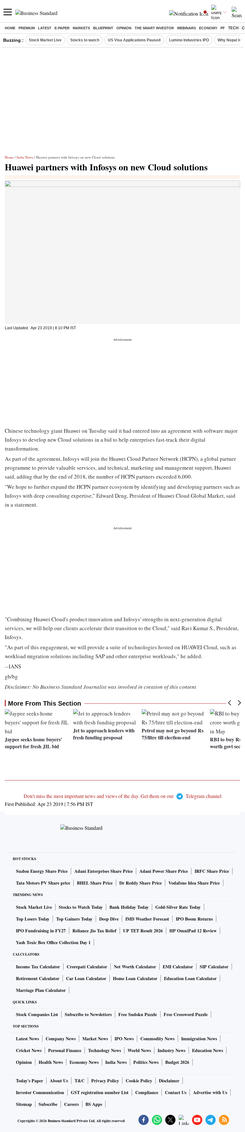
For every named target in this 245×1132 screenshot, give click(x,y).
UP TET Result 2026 (143, 930)
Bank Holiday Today (129, 907)
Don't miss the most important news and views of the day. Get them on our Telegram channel (122, 796)
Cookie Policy (139, 1080)
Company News (61, 1038)
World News (139, 1050)
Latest (44, 28)
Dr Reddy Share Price (140, 882)
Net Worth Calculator (135, 966)
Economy (208, 28)
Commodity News (157, 1038)
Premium (27, 28)
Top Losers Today (32, 918)
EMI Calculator (178, 966)
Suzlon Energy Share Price (42, 871)
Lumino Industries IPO (189, 40)
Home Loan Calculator (135, 978)
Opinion (123, 28)
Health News (51, 1062)
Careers (71, 1104)
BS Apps (93, 1104)
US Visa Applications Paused (134, 40)
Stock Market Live (45, 40)
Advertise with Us (210, 1092)
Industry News (171, 1050)
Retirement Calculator (37, 978)
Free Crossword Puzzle (186, 1014)
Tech (233, 28)
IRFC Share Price (212, 871)
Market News (95, 1038)
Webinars (186, 28)
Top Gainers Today (74, 918)
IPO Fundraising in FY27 (41, 930)
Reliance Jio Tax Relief (94, 930)
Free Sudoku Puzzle (137, 1014)
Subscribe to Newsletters (88, 1014)
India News (25, 157)
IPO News (124, 1038)
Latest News (27, 1038)
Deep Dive (109, 918)
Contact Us (175, 1092)
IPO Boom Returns (194, 918)
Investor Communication (40, 1092)
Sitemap (24, 1104)
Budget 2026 (177, 1062)
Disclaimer (169, 1080)
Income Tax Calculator (38, 966)
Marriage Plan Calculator (41, 990)
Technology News (104, 1050)
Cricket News (28, 1050)
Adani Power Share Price (163, 871)
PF (222, 28)
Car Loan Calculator (86, 978)
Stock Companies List (37, 1014)
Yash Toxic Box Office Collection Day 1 (53, 942)
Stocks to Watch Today (81, 907)
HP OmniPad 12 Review (193, 930)
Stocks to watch (84, 40)
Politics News (146, 1062)
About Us (59, 1080)
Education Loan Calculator (190, 978)
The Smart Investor (154, 28)
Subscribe (48, 1104)
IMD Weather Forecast (147, 918)
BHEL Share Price (95, 882)
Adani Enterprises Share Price (103, 871)
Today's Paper (29, 1080)
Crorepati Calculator (87, 966)
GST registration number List (100, 1092)
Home (10, 28)
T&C (80, 1080)
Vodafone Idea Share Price (194, 882)
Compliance (146, 1092)
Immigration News (199, 1038)
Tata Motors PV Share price (43, 882)
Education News (207, 1050)
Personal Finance (64, 1050)
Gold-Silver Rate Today (178, 907)
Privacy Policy (105, 1080)
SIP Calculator (214, 966)
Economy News (84, 1062)
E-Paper (62, 28)
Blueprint (103, 28)
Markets (81, 28)
